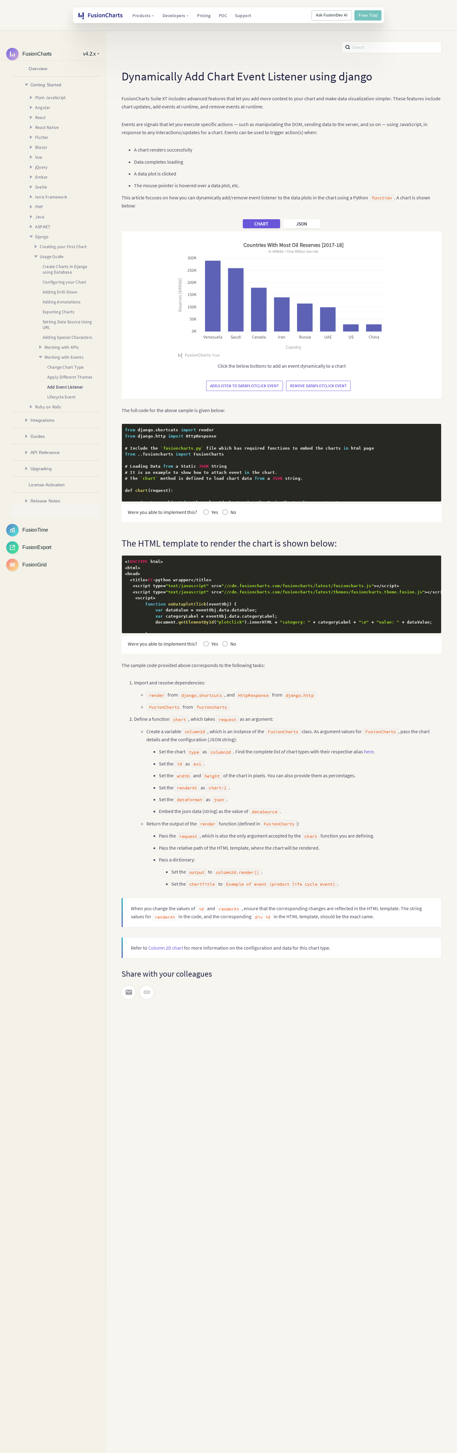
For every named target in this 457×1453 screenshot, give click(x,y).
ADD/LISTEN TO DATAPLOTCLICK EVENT (244, 385)
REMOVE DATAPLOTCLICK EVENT (318, 385)
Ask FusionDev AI (332, 15)
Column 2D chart (165, 948)
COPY (426, 430)
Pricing (204, 15)
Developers (174, 15)
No (233, 512)
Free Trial (367, 15)
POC (223, 15)
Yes (214, 512)
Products (141, 15)
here (369, 751)
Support (243, 15)
